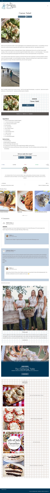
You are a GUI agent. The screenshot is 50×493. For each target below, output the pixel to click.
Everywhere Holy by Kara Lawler (7, 184)
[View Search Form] (2, 1)
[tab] (24, 215)
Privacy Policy (4, 489)
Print (29, 105)
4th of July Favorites (36, 442)
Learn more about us (43, 337)
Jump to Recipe (22, 16)
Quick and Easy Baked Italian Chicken (36, 395)
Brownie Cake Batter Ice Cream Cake (36, 465)
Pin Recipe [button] (22, 157)
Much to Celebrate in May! (44, 184)
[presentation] (13, 395)
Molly (25, 172)
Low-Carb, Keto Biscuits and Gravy (41, 211)
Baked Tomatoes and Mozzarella (36, 418)
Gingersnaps (20, 211)
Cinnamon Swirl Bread (4, 211)
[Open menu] (48, 5)
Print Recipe (29, 16)
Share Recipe (28, 157)
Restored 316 (47, 491)
